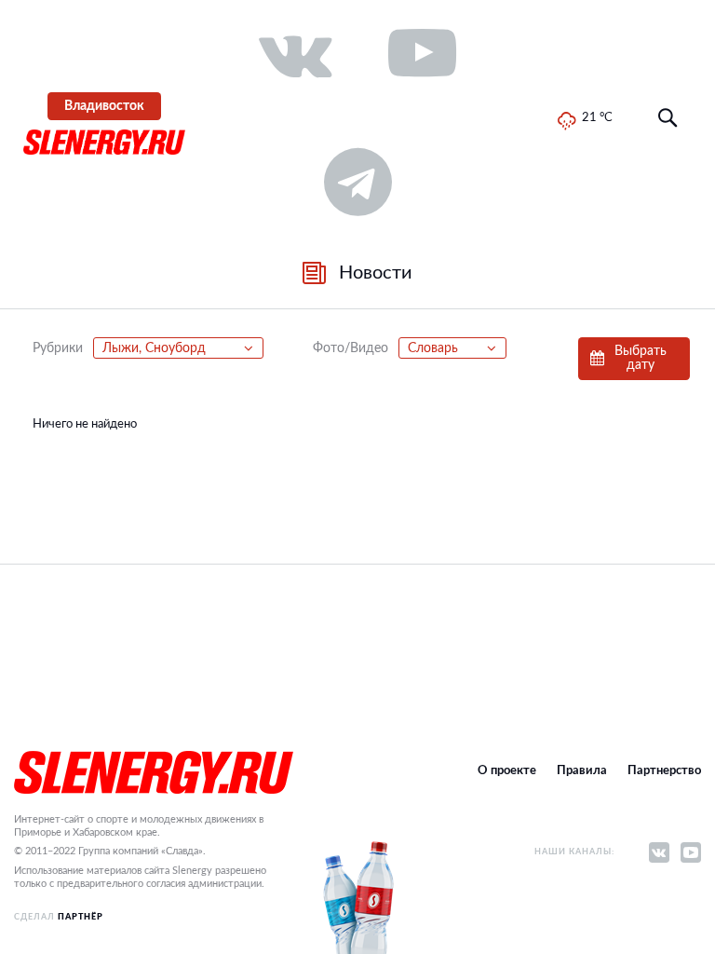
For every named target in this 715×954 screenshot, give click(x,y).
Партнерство (664, 771)
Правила (582, 771)
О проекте (507, 771)
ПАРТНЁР (80, 917)
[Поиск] (668, 119)
